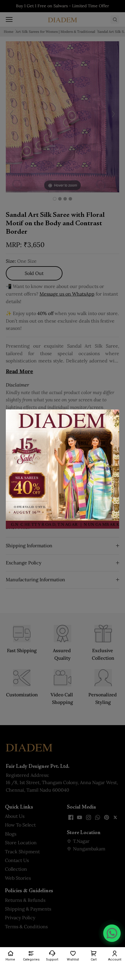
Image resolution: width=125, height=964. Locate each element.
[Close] (111, 417)
